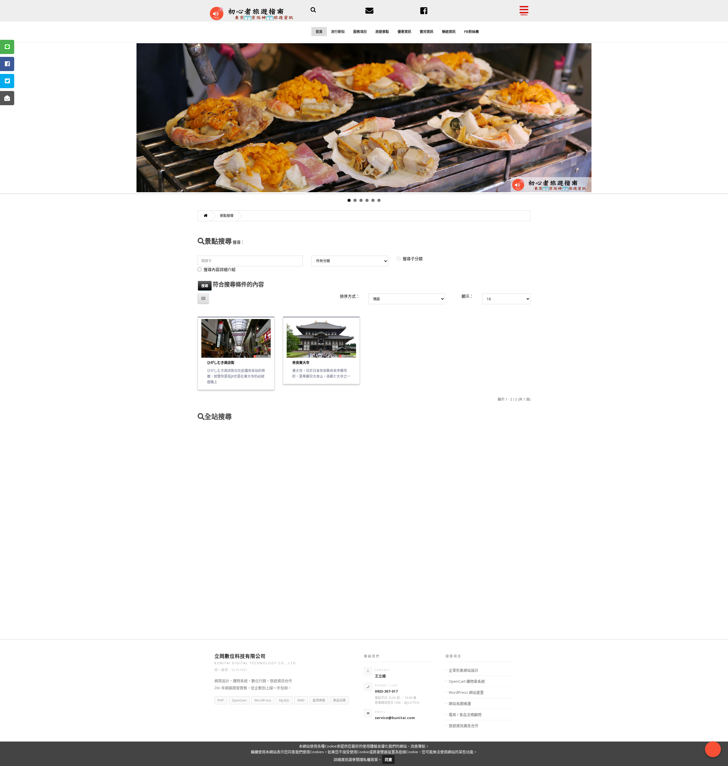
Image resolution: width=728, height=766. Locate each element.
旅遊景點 (382, 31)
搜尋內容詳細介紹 (219, 269)
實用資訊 (426, 31)
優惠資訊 (404, 31)
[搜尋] (313, 10)
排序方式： (350, 296)
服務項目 (360, 31)
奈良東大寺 (300, 362)
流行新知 (338, 31)
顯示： (467, 296)
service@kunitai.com (395, 717)
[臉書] (423, 12)
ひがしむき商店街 (220, 362)
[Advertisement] (364, 528)
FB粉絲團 (471, 31)
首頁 (319, 31)
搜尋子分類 (413, 258)
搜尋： (239, 242)
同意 (388, 759)
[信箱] (369, 12)
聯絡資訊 (449, 31)
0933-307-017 (386, 691)
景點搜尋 (226, 215)
